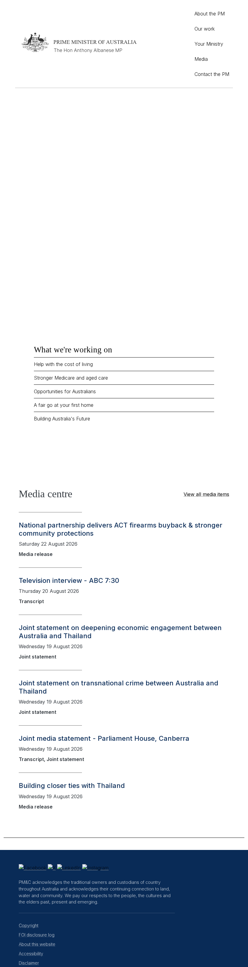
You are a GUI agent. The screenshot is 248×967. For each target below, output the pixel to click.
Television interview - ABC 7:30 (69, 580)
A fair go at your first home (63, 405)
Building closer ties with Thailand (72, 785)
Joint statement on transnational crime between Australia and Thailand (118, 687)
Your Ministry (208, 44)
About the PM (209, 14)
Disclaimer (29, 962)
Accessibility (31, 953)
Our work (204, 29)
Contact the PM (211, 74)
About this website (37, 944)
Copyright (28, 925)
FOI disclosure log (36, 934)
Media (201, 59)
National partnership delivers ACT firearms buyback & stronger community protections (120, 529)
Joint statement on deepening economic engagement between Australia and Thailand (120, 631)
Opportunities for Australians (65, 391)
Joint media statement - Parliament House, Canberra (104, 738)
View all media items (206, 494)
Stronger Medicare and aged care (71, 378)
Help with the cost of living (63, 364)
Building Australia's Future (62, 419)
